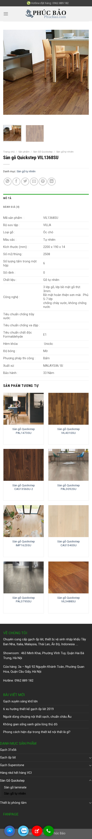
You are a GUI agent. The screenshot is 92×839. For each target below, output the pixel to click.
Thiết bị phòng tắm (13, 803)
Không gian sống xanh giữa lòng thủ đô (30, 724)
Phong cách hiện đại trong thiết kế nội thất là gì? (36, 732)
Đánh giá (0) (11, 206)
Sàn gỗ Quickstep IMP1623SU (23, 543)
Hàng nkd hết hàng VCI (16, 773)
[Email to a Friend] (34, 182)
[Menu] (5, 13)
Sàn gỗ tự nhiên (65, 151)
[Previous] (10, 75)
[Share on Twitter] (25, 182)
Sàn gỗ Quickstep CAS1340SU (68, 543)
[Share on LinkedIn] (51, 182)
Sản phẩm (24, 151)
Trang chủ (9, 151)
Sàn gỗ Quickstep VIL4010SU (68, 430)
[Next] (82, 75)
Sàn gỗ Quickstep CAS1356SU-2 (23, 487)
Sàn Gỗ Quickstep (42, 151)
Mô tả (7, 198)
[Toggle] (90, 757)
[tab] (46, 198)
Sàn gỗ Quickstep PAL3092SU (68, 487)
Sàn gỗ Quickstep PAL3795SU (23, 599)
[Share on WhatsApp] (8, 182)
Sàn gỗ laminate (15, 787)
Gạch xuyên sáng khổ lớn (20, 701)
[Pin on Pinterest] (43, 182)
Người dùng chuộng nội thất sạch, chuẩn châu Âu (37, 717)
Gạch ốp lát (8, 757)
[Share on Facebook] (16, 182)
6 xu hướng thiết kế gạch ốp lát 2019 (28, 709)
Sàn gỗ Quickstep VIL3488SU (68, 599)
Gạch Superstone (12, 765)
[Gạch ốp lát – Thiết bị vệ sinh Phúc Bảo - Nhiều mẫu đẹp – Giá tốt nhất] (46, 14)
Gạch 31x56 (8, 750)
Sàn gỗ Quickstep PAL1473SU (23, 430)
